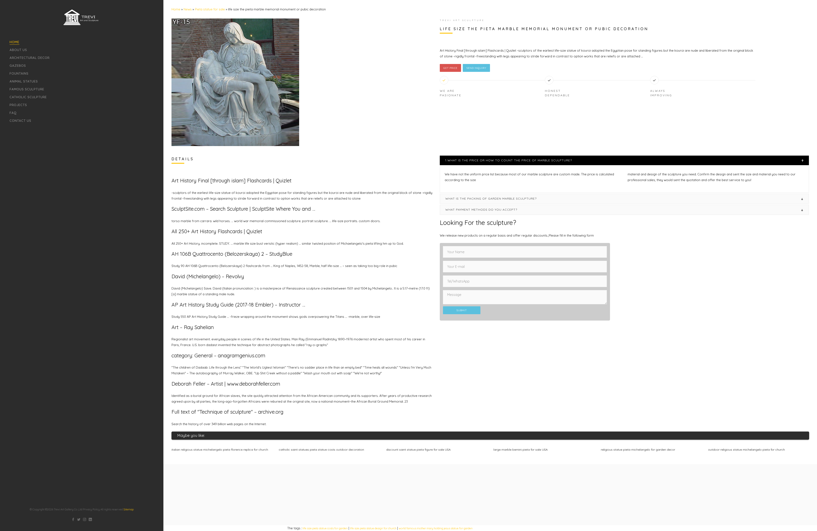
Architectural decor (30, 58)
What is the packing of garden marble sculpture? (491, 198)
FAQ (13, 113)
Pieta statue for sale (210, 9)
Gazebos (18, 66)
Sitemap (128, 509)
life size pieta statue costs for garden (325, 528)
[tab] (624, 160)
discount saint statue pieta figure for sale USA (418, 449)
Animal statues (24, 81)
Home (14, 42)
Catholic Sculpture (28, 97)
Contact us (20, 121)
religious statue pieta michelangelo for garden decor (638, 449)
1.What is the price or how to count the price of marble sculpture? (508, 160)
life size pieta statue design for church (373, 528)
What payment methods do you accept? (481, 210)
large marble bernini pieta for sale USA (520, 449)
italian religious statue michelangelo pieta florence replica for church (219, 449)
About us (18, 50)
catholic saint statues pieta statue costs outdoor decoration (321, 449)
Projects (18, 105)
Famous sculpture (27, 89)
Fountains (19, 73)
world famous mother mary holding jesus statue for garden (436, 528)
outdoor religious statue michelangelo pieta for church (746, 449)
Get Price (450, 68)
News (188, 9)
